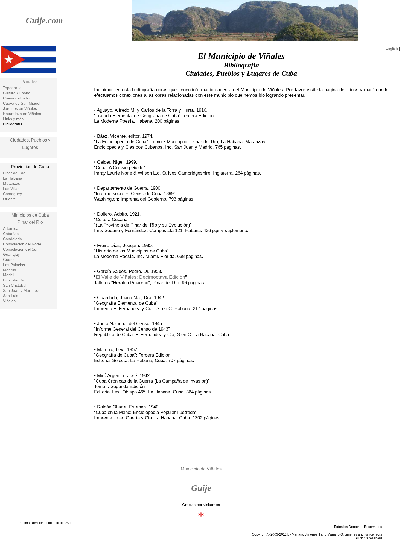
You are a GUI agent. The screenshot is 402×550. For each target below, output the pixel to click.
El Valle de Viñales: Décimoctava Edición (140, 277)
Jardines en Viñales (20, 108)
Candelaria (12, 239)
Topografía (12, 88)
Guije (201, 488)
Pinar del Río (14, 173)
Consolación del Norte (22, 244)
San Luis (10, 295)
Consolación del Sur (20, 249)
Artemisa (10, 228)
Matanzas (11, 183)
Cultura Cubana (16, 93)
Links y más (13, 119)
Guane (9, 259)
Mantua (9, 270)
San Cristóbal (14, 285)
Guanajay (11, 254)
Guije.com (44, 20)
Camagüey (12, 194)
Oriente (9, 199)
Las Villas (11, 188)
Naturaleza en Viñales (22, 113)
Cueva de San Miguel (21, 103)
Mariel (8, 275)
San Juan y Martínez (21, 290)
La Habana (12, 178)
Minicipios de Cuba (30, 215)
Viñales (30, 81)
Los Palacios (14, 265)
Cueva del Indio (16, 98)
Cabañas (11, 233)
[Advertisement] (201, 443)
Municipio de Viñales (201, 469)
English (391, 48)
